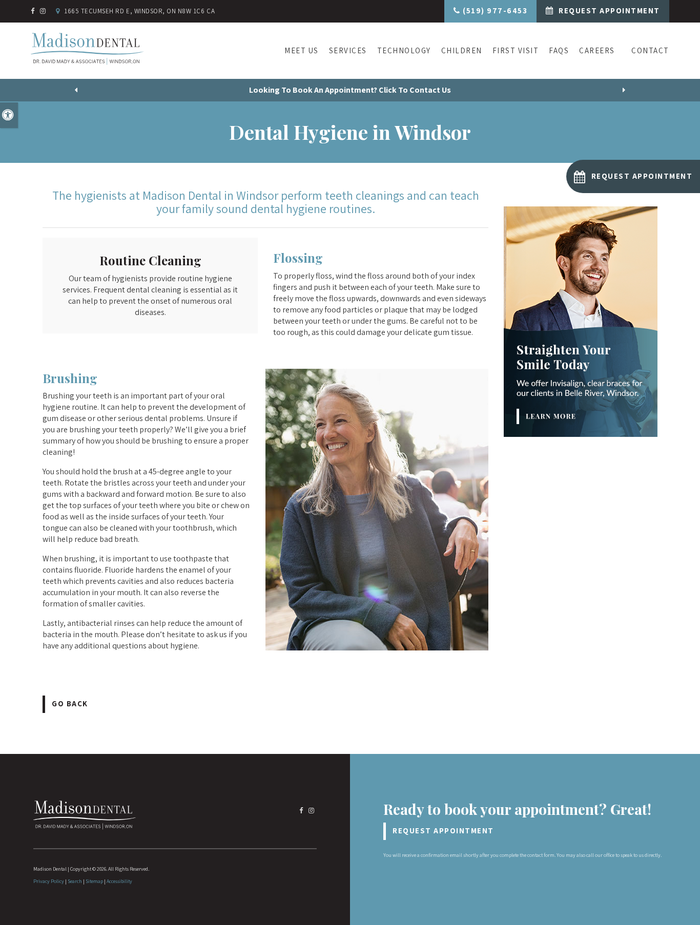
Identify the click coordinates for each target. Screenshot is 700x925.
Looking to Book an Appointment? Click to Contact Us (350, 90)
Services (348, 50)
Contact (650, 50)
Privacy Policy (48, 881)
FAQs (559, 50)
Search (75, 881)
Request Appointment (608, 10)
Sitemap (94, 881)
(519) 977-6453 (495, 10)
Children (461, 50)
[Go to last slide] (76, 90)
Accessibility (119, 881)
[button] (633, 176)
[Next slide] (624, 90)
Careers (597, 50)
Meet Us (301, 50)
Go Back (70, 703)
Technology (404, 50)
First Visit (515, 50)
